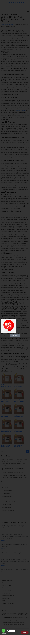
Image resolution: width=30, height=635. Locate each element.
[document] (15, 317)
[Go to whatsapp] (3, 631)
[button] (28, 299)
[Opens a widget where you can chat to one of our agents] (25, 632)
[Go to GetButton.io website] (3, 633)
